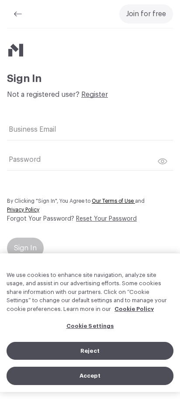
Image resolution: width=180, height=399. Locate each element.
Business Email (32, 129)
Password (25, 159)
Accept (90, 376)
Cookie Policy (134, 309)
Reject (90, 351)
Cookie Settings (90, 326)
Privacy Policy (23, 209)
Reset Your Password (106, 219)
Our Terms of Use (113, 201)
